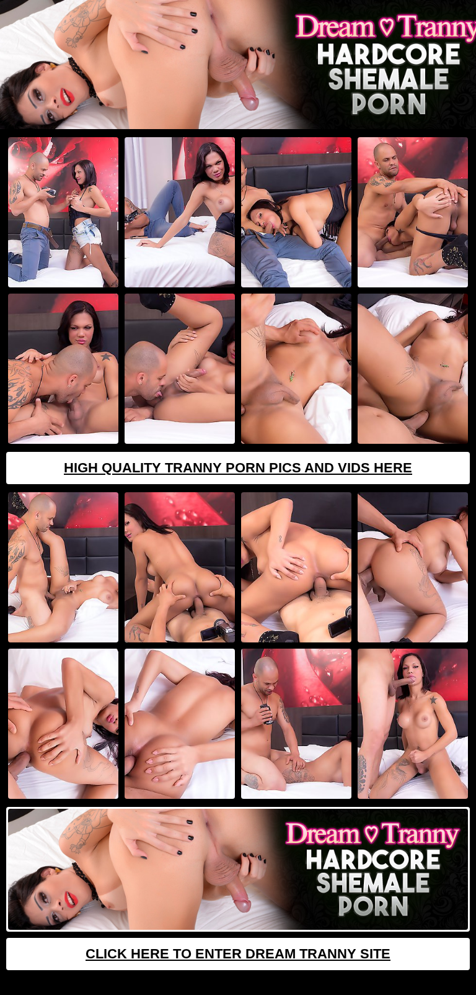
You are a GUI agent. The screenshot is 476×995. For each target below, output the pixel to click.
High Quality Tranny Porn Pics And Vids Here (238, 467)
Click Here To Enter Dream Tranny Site (238, 953)
